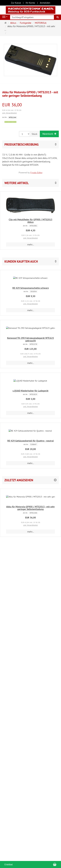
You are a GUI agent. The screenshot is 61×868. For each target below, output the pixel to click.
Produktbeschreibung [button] (21, 144)
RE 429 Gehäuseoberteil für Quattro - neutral (30, 440)
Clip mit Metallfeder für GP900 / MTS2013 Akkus (30, 221)
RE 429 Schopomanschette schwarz (30, 288)
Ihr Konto (30, 2)
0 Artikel (8, 864)
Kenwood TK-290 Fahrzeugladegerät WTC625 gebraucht (30, 339)
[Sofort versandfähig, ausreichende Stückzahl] (10, 122)
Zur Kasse (16, 2)
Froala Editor (36, 172)
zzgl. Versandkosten (9, 113)
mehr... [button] (30, 244)
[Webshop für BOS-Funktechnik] (30, 9)
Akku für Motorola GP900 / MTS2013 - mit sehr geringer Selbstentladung (30, 508)
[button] (30, 183)
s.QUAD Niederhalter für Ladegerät (30, 390)
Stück (34, 133)
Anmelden (45, 2)
